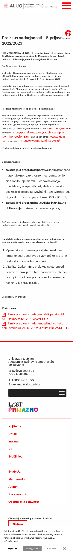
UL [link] (10, 464)
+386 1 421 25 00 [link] (22, 380)
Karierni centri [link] (18, 494)
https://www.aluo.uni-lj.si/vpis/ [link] (40, 140)
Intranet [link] (13, 441)
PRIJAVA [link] (18, 524)
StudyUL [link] (14, 471)
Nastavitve (51, 548)
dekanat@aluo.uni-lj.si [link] (26, 384)
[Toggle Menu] (62, 393)
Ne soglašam (32, 548)
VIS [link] (10, 449)
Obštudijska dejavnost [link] (23, 501)
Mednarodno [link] (17, 479)
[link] (68, 33)
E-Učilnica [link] (15, 456)
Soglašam (12, 548)
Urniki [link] (12, 434)
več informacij (11, 541)
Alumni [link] (13, 486)
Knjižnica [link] (14, 426)
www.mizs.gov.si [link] (57, 128)
